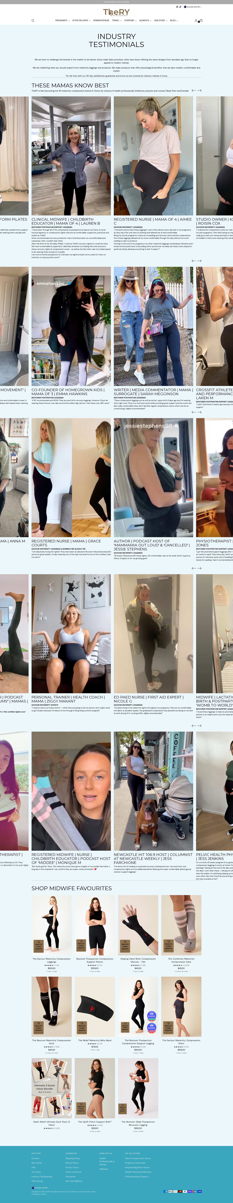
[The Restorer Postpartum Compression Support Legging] (138, 1007)
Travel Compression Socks (138, 1158)
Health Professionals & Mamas (107, 1161)
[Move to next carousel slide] (199, 90)
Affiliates (104, 1169)
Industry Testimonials (42, 1176)
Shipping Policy (73, 1158)
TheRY (48, 1192)
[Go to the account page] (195, 20)
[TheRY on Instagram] (177, 7)
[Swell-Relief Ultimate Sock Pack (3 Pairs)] (52, 1088)
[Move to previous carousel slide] (194, 90)
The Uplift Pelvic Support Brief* (95, 1121)
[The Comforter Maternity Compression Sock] (181, 925)
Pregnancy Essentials (135, 1162)
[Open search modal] (32, 20)
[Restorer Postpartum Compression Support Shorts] (95, 925)
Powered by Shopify (39, 1194)
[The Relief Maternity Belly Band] (95, 1007)
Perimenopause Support (137, 1176)
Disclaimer (71, 1176)
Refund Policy (72, 1162)
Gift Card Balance (74, 1181)
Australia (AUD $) (193, 7)
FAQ (33, 1167)
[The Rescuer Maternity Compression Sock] (52, 1007)
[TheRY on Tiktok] (180, 7)
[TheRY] (116, 12)
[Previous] (97, 2)
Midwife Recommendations (138, 1172)
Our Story (36, 1172)
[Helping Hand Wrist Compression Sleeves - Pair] (138, 925)
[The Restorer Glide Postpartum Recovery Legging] (138, 1088)
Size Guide (37, 1162)
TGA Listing (37, 1181)
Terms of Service (74, 1172)
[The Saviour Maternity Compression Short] (181, 1007)
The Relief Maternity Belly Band (94, 1040)
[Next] (136, 2)
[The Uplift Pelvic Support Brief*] (95, 1088)
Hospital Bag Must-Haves (137, 1167)
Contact (35, 1158)
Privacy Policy (72, 1167)
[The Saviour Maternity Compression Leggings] (52, 925)
